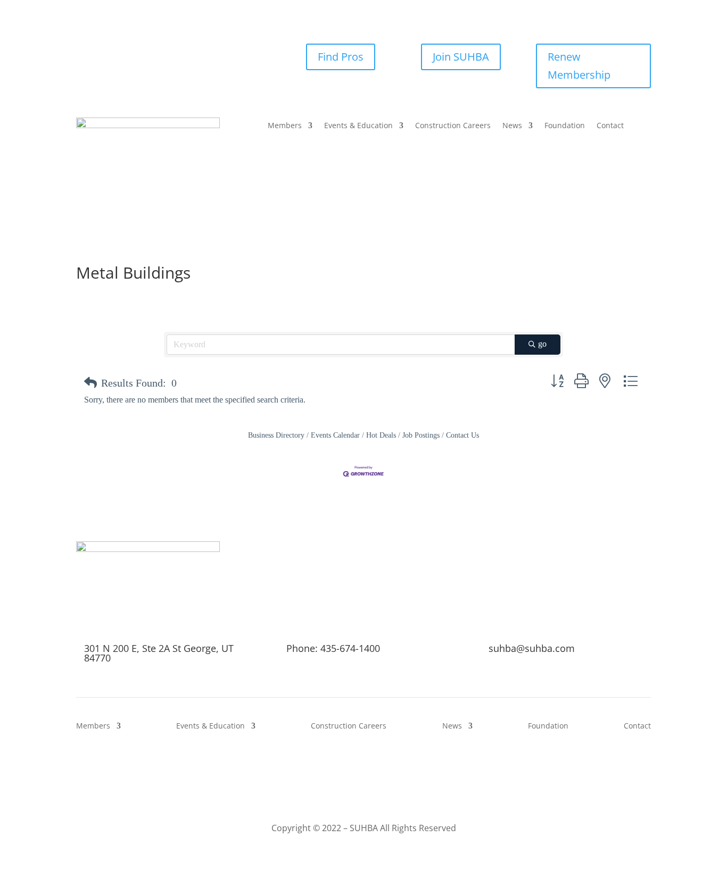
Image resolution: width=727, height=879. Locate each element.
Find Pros (340, 56)
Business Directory (276, 435)
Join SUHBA (461, 56)
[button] (90, 382)
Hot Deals (381, 435)
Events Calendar (335, 435)
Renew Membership (579, 65)
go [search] (542, 343)
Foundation (564, 126)
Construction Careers (453, 126)
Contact (610, 126)
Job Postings (421, 435)
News (512, 126)
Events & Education (358, 126)
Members (285, 126)
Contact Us (462, 435)
